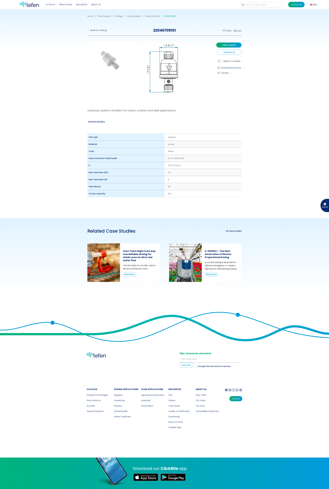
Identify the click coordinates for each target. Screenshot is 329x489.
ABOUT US (201, 389)
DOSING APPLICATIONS (126, 389)
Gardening (119, 400)
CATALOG (92, 389)
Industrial (145, 400)
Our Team (201, 400)
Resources (81, 4)
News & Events (175, 422)
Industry (118, 405)
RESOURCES (174, 389)
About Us (96, 4)
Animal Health (121, 411)
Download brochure (231, 67)
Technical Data (96, 121)
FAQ (170, 395)
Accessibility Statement (207, 411)
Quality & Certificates (179, 411)
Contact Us (296, 4)
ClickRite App (174, 427)
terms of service (222, 366)
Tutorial (224, 72)
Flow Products (104, 16)
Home (90, 16)
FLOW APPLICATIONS (152, 389)
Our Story (200, 405)
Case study (174, 405)
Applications (65, 4)
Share (228, 30)
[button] (315, 4)
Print (239, 30)
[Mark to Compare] (220, 61)
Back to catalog (99, 30)
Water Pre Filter (152, 16)
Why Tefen (201, 395)
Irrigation (118, 395)
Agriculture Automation (152, 395)
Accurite (91, 405)
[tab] (96, 122)
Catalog (50, 4)
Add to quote (229, 45)
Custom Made (134, 16)
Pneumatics (147, 405)
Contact (236, 398)
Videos (171, 400)
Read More (129, 274)
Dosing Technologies (97, 395)
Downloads (174, 416)
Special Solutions (95, 411)
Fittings (118, 16)
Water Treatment (122, 416)
